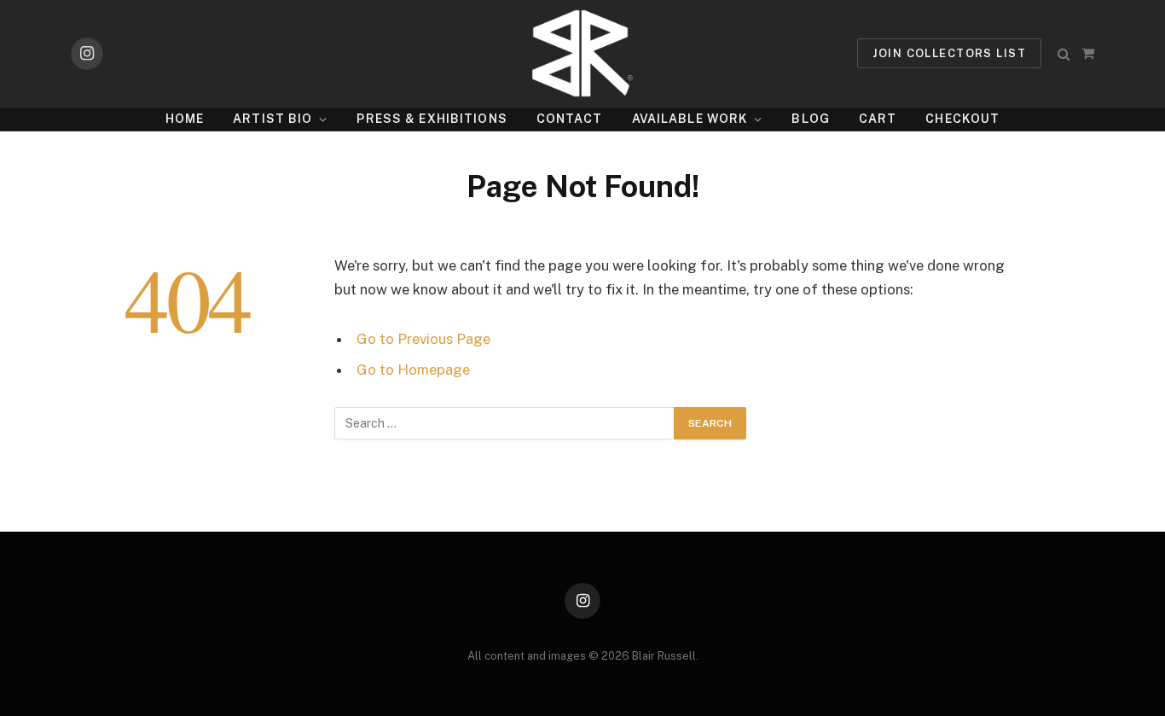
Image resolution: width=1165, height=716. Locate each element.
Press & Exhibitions (431, 118)
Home (184, 118)
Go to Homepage (413, 369)
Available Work (690, 118)
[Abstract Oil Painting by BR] (582, 53)
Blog (810, 118)
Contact (569, 118)
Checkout (962, 118)
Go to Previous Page (423, 338)
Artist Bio (272, 118)
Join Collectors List (949, 53)
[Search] (1064, 53)
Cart (877, 118)
